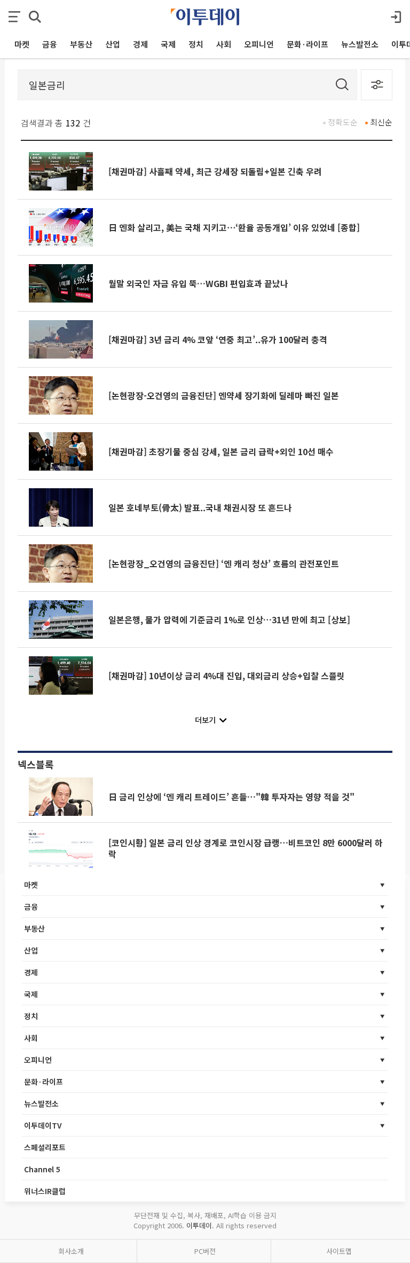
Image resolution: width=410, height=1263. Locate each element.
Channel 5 (42, 1169)
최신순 (381, 122)
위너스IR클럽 (45, 1191)
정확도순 (343, 122)
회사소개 (71, 1251)
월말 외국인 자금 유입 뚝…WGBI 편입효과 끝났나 (198, 283)
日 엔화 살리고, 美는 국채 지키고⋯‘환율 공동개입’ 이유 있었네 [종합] (234, 227)
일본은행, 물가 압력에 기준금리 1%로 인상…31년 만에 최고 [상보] (229, 619)
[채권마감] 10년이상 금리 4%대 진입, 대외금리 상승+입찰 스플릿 (226, 675)
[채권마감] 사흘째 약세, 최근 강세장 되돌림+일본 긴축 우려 (215, 171)
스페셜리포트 (45, 1147)
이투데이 (199, 1225)
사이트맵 (339, 1251)
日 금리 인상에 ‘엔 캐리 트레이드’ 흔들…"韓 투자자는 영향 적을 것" (231, 796)
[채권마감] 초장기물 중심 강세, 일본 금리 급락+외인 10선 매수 (221, 451)
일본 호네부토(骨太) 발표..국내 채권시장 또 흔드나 (200, 507)
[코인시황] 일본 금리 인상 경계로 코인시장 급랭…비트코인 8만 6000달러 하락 (245, 848)
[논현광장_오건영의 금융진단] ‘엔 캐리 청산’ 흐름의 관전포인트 (223, 563)
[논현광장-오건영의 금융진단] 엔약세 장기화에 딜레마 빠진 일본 (223, 395)
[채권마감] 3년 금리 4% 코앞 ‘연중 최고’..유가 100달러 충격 (217, 339)
